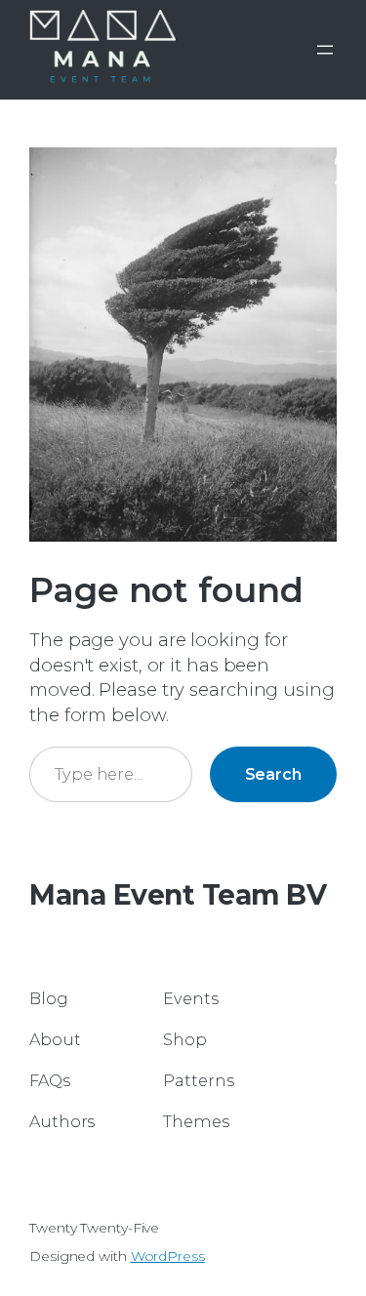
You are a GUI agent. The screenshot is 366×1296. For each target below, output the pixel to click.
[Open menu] (325, 49)
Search (273, 774)
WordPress (168, 1256)
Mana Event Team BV (177, 894)
